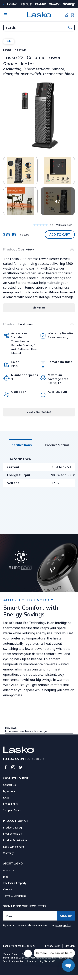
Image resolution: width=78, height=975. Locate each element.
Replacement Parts (14, 846)
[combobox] (39, 27)
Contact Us (9, 785)
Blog (6, 876)
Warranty (8, 853)
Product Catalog (12, 827)
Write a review (64, 225)
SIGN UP (66, 916)
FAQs (6, 797)
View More (39, 307)
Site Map (70, 946)
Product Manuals (13, 834)
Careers (7, 889)
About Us (8, 870)
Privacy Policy (52, 946)
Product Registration (15, 840)
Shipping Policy (12, 810)
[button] (72, 14)
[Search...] (70, 27)
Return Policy (10, 804)
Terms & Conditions (14, 895)
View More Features (39, 412)
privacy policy (63, 925)
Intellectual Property (14, 883)
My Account (9, 791)
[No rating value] (41, 225)
